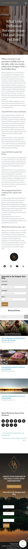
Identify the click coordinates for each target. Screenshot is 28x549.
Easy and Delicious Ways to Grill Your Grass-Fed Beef (13, 368)
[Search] (26, 317)
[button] (4, 266)
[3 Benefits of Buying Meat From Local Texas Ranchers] (14, 386)
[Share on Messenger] (7, 421)
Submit (4, 304)
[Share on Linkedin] (7, 425)
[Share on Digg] (15, 425)
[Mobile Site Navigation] (26, 3)
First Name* (4, 284)
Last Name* (4, 290)
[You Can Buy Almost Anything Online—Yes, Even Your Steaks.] (14, 328)
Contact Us (16, 548)
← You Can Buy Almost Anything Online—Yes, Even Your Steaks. (12, 434)
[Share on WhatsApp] (11, 425)
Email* (3, 296)
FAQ (20, 548)
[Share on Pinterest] (19, 421)
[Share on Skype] (3, 425)
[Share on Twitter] (11, 421)
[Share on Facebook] (3, 421)
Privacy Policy (10, 548)
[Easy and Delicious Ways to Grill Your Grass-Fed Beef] (14, 357)
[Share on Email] (23, 421)
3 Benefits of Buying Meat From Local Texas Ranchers (13, 397)
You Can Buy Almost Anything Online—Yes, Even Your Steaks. (14, 339)
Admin (4, 342)
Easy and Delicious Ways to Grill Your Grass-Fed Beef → (14, 439)
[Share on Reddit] (15, 421)
